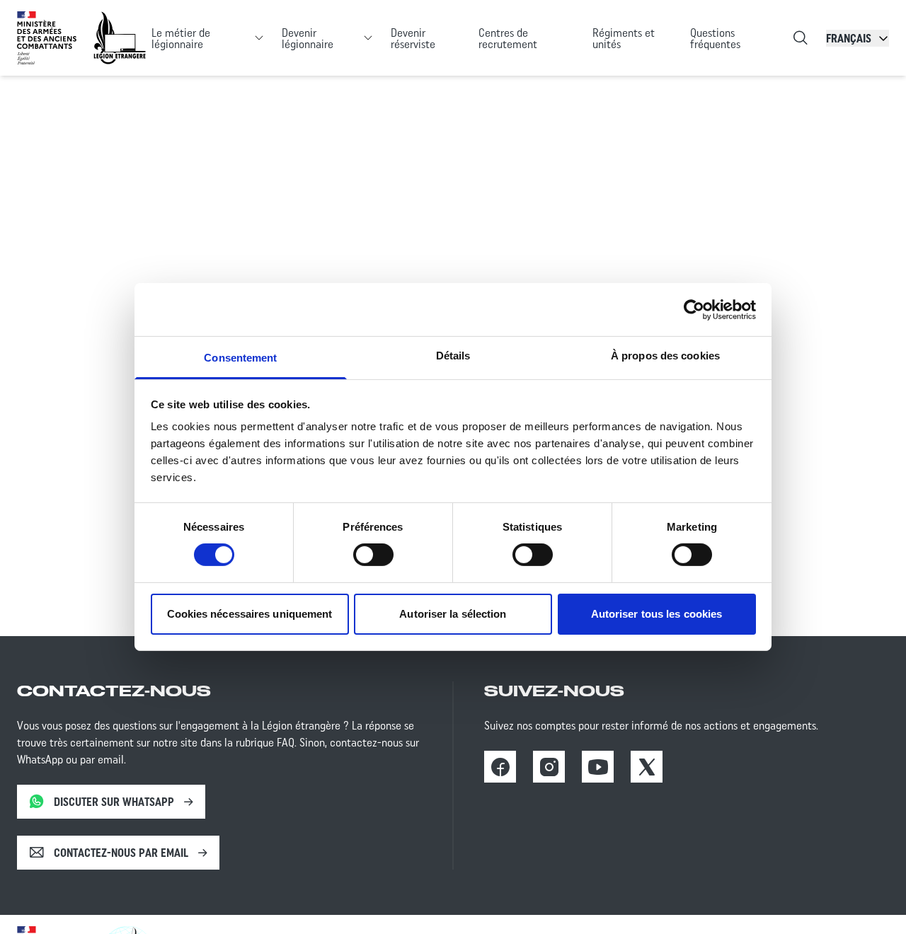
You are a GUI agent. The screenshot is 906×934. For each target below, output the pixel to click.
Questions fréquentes (715, 38)
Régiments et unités (623, 38)
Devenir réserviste (413, 38)
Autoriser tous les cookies (657, 614)
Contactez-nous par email (121, 852)
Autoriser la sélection (452, 614)
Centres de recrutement (507, 38)
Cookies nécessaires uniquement (250, 614)
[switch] (373, 554)
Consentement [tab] (240, 358)
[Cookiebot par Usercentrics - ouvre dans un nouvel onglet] (694, 309)
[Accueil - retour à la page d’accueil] (119, 37)
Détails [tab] (453, 356)
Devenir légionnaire (307, 38)
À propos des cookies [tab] (665, 356)
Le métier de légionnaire (180, 38)
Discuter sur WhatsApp (114, 801)
